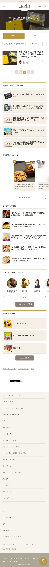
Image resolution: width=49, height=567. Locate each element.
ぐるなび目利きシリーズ (21, 558)
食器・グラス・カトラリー (12, 472)
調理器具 (6, 479)
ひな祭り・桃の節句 (9, 440)
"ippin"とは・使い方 (9, 549)
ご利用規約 (34, 558)
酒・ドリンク (7, 466)
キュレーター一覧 (9, 545)
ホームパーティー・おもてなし (13, 408)
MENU (3, 5)
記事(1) (13, 36)
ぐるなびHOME (7, 558)
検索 (45, 5)
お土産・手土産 (8, 402)
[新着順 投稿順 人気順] (38, 44)
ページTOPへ (24, 375)
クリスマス (6, 427)
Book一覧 (27, 545)
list (21, 381)
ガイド (5, 511)
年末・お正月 (7, 434)
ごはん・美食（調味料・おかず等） (15, 453)
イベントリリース (9, 517)
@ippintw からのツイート (12, 536)
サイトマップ (7, 561)
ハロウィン (6, 421)
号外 (4, 524)
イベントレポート (9, 492)
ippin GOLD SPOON (9, 530)
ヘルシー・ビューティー (11, 414)
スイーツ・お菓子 (9, 459)
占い (4, 505)
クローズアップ (8, 498)
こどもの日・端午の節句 (11, 447)
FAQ (14, 561)
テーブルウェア (8, 485)
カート (39, 5)
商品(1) (35, 36)
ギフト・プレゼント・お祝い (12, 395)
